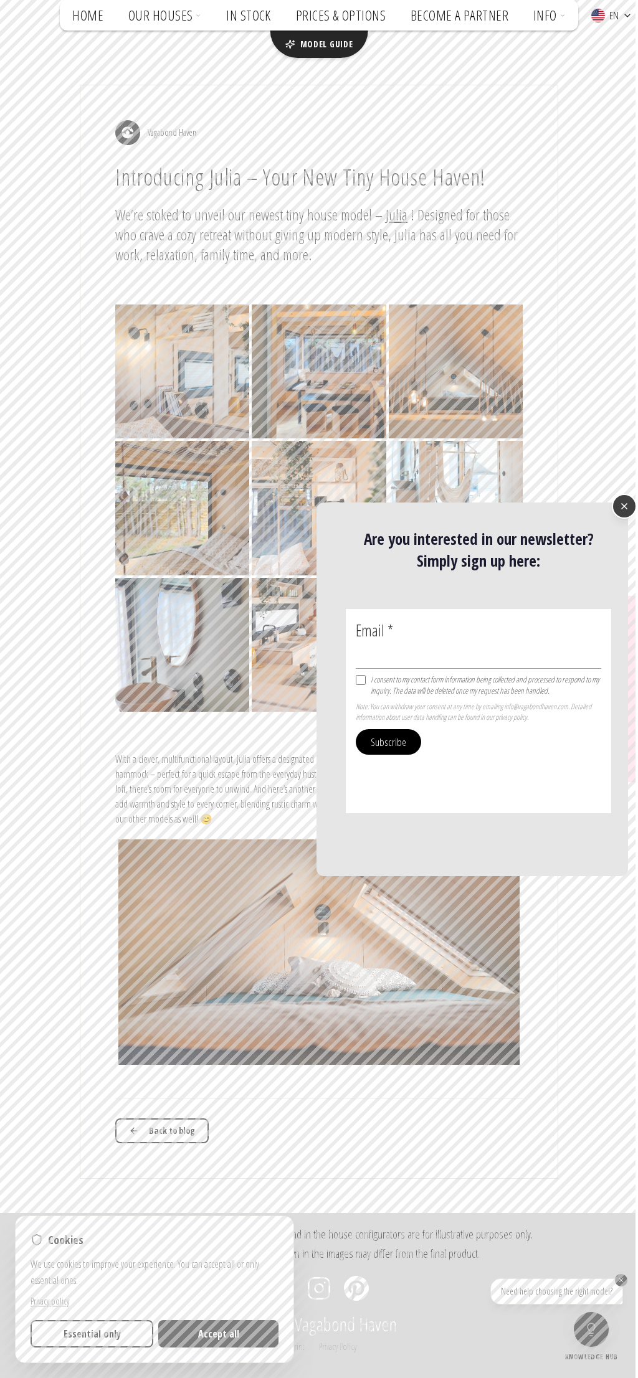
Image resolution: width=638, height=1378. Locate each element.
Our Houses (160, 15)
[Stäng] (624, 506)
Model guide (326, 44)
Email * (374, 629)
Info (545, 15)
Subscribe (388, 741)
